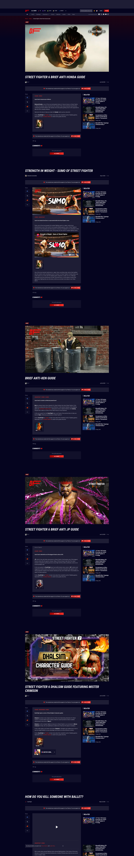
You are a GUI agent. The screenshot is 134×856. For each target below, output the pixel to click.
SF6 (45, 10)
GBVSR (61, 10)
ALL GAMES (34, 10)
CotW (56, 10)
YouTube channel (47, 116)
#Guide (36, 96)
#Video (40, 96)
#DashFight (42, 217)
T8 (40, 10)
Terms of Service (44, 845)
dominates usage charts (45, 408)
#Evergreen (42, 709)
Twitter (47, 115)
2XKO (50, 10)
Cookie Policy (52, 845)
